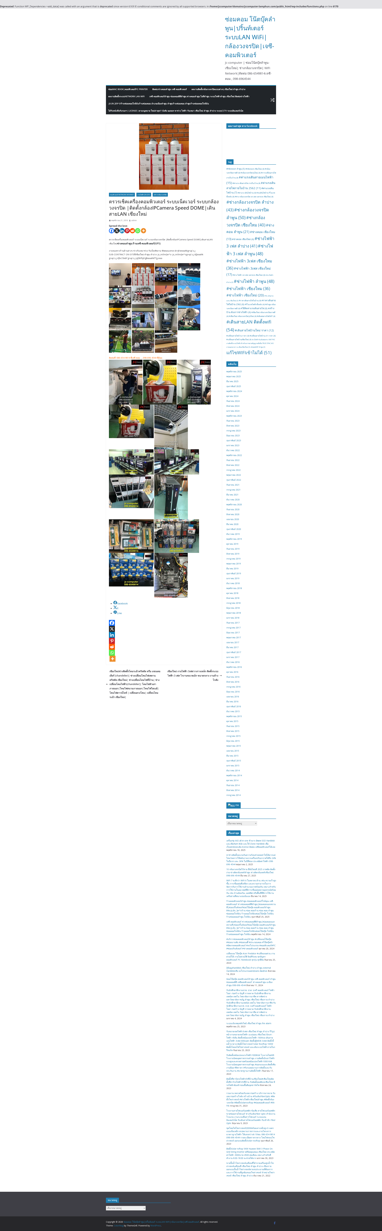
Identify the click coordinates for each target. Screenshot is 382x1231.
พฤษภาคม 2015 (233, 745)
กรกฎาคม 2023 (233, 430)
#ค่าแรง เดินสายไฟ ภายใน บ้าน (246, 183)
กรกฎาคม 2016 (233, 686)
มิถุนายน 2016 (233, 691)
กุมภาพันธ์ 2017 (233, 652)
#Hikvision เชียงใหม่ (254, 169)
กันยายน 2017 (232, 622)
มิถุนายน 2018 (233, 607)
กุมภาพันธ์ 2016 (233, 706)
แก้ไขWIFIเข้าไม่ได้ (249, 352)
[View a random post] (272, 100)
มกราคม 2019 (232, 578)
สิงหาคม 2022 (232, 465)
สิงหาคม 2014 (232, 790)
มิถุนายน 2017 (233, 632)
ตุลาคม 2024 (232, 396)
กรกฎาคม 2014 (233, 795)
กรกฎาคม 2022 (233, 470)
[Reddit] (132, 230)
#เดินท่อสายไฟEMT (266, 316)
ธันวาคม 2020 (233, 499)
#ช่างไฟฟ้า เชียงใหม (248, 288)
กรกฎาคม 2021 (233, 489)
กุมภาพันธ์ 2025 (233, 386)
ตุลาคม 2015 (232, 721)
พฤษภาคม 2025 (233, 376)
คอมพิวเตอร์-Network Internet (122, 195)
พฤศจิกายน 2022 (234, 455)
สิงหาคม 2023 (232, 425)
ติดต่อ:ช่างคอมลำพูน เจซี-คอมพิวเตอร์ (169, 89)
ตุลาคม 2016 (232, 672)
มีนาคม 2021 (232, 494)
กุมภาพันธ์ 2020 (233, 529)
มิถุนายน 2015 (233, 740)
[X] (116, 230)
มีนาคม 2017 (232, 647)
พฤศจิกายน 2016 (234, 667)
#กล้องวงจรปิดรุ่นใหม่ (250, 173)
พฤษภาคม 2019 (233, 563)
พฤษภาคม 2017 (233, 637)
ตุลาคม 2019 (232, 543)
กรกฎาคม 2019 (233, 558)
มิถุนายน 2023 (233, 435)
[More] (143, 230)
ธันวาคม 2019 (233, 534)
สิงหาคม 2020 (232, 514)
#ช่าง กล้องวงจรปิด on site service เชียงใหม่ (254, 196)
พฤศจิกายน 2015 (234, 716)
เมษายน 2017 (232, 642)
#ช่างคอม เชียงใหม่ (243, 239)
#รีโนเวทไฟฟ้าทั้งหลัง (255, 304)
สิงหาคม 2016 (232, 681)
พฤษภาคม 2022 (233, 474)
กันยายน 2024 (232, 401)
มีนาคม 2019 (232, 568)
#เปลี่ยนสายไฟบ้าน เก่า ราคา (262, 336)
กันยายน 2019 (232, 548)
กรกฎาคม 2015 (233, 736)
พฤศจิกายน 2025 (234, 371)
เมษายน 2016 (232, 696)
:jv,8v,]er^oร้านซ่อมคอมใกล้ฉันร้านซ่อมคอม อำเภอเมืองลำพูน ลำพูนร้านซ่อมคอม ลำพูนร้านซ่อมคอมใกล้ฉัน (158, 103)
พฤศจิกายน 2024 (234, 391)
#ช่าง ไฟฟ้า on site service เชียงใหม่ (249, 275)
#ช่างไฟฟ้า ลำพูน (254, 281)
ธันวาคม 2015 (233, 711)
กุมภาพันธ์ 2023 (233, 440)
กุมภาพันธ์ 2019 (233, 573)
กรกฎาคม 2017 (233, 627)
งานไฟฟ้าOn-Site (144, 195)
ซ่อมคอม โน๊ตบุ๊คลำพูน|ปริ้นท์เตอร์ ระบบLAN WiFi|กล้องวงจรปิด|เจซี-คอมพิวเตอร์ (250, 37)
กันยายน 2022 (232, 460)
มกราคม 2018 (232, 617)
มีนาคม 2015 (232, 755)
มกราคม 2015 (232, 765)
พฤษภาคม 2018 (233, 612)
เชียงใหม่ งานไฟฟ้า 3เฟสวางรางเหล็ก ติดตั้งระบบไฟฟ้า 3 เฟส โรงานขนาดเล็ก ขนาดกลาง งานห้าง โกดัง (192, 676)
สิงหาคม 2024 (232, 406)
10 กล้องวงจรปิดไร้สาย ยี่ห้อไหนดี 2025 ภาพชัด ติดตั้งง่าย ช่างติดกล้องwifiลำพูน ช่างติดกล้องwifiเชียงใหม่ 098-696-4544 (250, 872)
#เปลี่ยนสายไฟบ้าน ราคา (237, 336)
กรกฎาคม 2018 (233, 603)
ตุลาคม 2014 (232, 780)
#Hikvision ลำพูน (235, 168)
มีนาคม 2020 (232, 524)
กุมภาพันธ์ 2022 (233, 479)
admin (134, 220)
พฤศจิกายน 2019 (234, 539)
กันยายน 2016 (232, 676)
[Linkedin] (122, 230)
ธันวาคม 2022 (233, 450)
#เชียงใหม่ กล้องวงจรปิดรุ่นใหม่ (242, 316)
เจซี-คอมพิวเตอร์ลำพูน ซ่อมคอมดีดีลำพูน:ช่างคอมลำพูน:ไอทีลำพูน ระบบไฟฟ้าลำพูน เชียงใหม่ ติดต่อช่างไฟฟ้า (199, 96)
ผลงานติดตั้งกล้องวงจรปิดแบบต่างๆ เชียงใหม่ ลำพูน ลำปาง (218, 89)
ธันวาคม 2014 (233, 770)
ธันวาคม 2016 (233, 662)
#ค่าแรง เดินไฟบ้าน (247, 193)
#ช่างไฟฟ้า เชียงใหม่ (245, 295)
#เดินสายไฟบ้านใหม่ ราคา (254, 330)
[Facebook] (111, 230)
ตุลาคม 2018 (232, 593)
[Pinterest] (127, 230)
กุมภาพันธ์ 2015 (233, 760)
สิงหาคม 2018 (232, 598)
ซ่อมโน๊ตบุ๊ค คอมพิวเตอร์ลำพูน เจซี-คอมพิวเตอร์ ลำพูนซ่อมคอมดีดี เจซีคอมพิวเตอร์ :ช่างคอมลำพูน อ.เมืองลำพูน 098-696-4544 (251, 982)
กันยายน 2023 (232, 420)
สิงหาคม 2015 (232, 731)
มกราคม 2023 (232, 445)
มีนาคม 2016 (232, 701)
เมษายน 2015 (232, 750)
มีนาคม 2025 (232, 381)
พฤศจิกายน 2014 (234, 775)
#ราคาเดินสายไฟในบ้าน (250, 300)
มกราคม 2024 (232, 410)
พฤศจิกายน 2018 (234, 588)
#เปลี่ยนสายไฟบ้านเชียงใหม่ (238, 339)
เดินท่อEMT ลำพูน (258, 347)
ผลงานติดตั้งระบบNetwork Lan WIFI (126, 96)
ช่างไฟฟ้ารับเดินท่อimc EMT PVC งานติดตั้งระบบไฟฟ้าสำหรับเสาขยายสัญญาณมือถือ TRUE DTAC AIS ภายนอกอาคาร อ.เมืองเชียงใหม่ (250, 343)
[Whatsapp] (137, 230)
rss (237, 805)
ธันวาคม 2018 (233, 583)
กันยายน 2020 (232, 509)
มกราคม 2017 (232, 657)
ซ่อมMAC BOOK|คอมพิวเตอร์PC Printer (128, 89)
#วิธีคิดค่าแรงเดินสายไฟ (254, 308)
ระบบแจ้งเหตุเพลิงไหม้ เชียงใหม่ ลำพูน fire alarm (248, 1023)
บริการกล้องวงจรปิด (160, 195)
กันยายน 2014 (232, 785)
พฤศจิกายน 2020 (234, 504)
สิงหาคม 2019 (232, 553)
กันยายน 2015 (232, 726)
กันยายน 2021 (232, 484)
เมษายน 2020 (232, 519)
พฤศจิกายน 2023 (234, 415)
